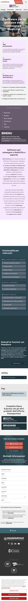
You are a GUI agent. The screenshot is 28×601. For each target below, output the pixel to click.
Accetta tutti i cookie (14, 598)
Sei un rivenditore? (14, 450)
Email (3, 482)
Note (2, 500)
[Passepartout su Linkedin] (15, 543)
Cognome (4, 478)
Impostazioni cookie (14, 590)
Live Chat (15, 294)
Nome (2, 473)
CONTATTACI (18, 2)
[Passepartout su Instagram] (12, 543)
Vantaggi (3, 9)
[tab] (14, 394)
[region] (14, 588)
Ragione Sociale (6, 469)
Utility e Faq (19, 9)
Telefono (4, 487)
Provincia (4, 495)
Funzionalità (10, 9)
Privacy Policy (11, 513)
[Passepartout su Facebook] (8, 543)
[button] (14, 530)
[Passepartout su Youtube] (19, 543)
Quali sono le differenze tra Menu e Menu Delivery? (13, 394)
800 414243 (14, 447)
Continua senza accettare (14, 594)
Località (3, 491)
